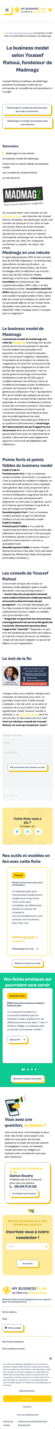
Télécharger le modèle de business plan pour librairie (27, 123)
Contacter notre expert (24, 1193)
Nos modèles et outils (13, 1349)
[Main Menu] (7, 10)
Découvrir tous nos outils (28, 963)
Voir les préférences (27, 1414)
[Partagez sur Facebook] (17, 831)
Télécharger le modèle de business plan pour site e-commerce (26, 109)
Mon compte (14, 1328)
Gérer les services (26, 1390)
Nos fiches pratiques (13, 1342)
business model (11, 216)
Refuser (27, 1406)
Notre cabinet (9, 1312)
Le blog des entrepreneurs (19, 33)
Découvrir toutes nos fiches (27, 1078)
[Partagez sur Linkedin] (27, 831)
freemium (19, 342)
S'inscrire (27, 1263)
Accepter (27, 1398)
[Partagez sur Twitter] (38, 831)
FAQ (4, 1319)
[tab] (23, 1069)
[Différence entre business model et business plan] (27, 1025)
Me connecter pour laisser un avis (27, 767)
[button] (50, 1358)
